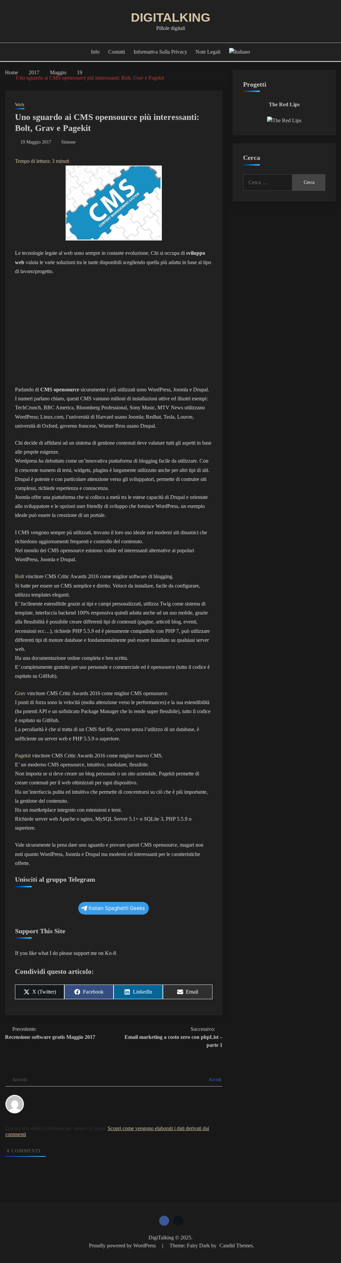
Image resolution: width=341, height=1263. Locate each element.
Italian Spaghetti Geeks (117, 908)
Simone (68, 142)
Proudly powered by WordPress (123, 1245)
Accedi (214, 1079)
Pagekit (23, 755)
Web (19, 104)
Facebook (164, 1221)
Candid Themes (236, 1245)
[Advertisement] (113, 330)
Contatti (116, 52)
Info (95, 52)
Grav (20, 693)
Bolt (19, 576)
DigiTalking (170, 17)
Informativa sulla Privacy (160, 52)
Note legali (207, 52)
